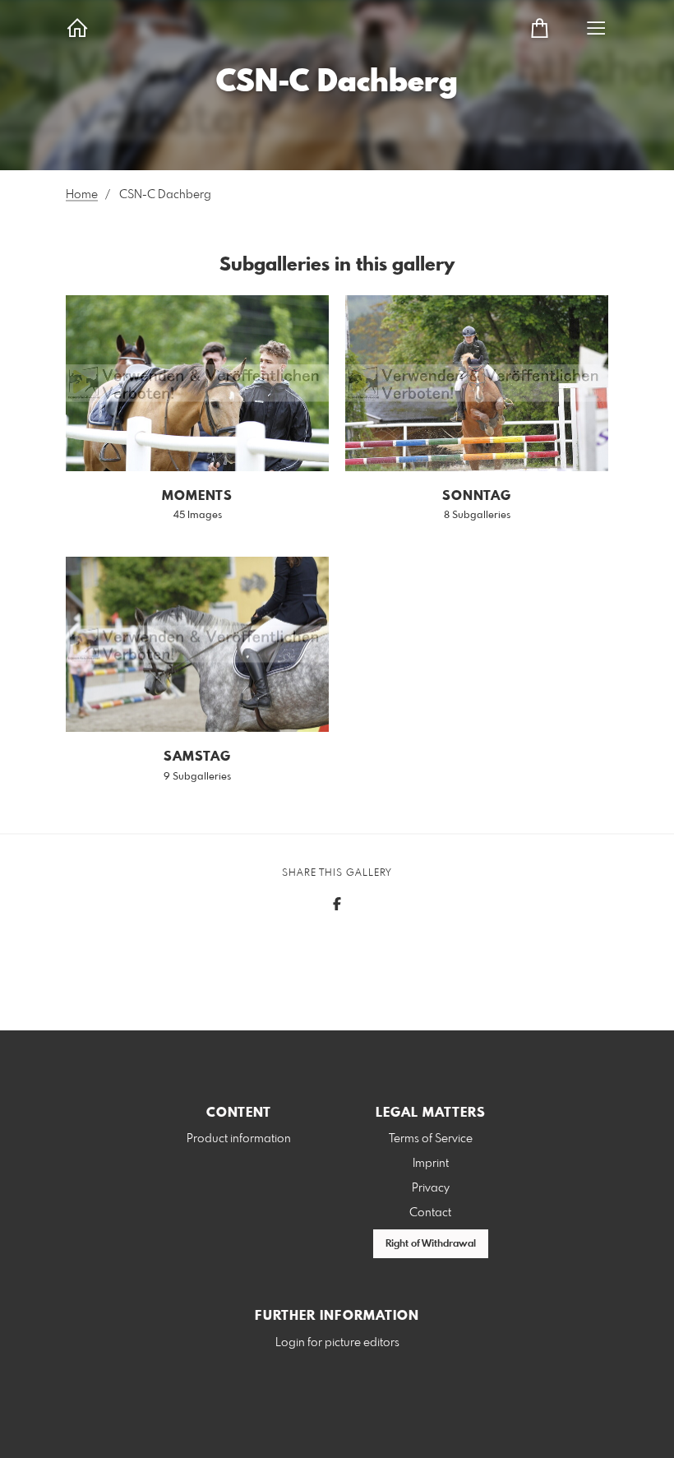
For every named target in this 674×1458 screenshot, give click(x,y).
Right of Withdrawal (430, 1244)
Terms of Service (431, 1139)
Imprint (431, 1163)
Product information (239, 1139)
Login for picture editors (337, 1343)
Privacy (431, 1188)
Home (82, 195)
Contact (430, 1213)
